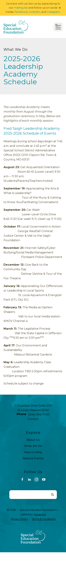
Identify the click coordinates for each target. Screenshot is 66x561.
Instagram (53, 11)
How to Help (33, 452)
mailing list (21, 7)
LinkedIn (34, 11)
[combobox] (28, 494)
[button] (60, 8)
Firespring (40, 514)
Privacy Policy (19, 519)
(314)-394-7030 (38, 414)
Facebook (21, 11)
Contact (33, 419)
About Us (33, 439)
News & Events (33, 458)
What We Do (33, 446)
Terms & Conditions (43, 519)
